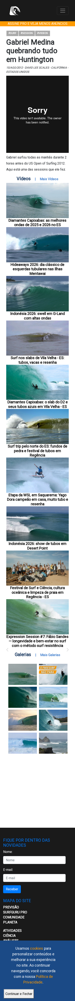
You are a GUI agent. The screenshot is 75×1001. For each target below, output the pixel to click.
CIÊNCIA (9, 936)
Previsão (11, 907)
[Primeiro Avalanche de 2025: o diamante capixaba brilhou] (53, 697)
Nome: (7, 852)
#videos (42, 33)
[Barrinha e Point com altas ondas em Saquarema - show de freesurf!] (22, 697)
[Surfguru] (14, 11)
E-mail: (8, 870)
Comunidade (13, 917)
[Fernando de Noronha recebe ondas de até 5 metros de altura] (53, 743)
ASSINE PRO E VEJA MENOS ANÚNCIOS (38, 24)
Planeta (10, 922)
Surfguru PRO (15, 912)
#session (27, 33)
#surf (12, 33)
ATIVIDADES (12, 931)
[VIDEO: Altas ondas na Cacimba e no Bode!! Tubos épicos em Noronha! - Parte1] (53, 720)
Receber (12, 889)
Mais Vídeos (49, 179)
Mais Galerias (50, 655)
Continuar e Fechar (18, 994)
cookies (36, 948)
